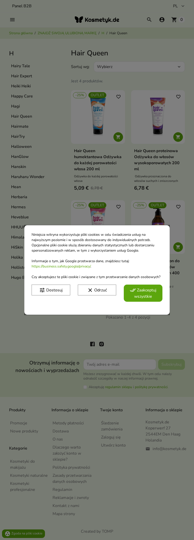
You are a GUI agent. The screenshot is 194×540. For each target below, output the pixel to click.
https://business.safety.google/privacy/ (61, 266)
